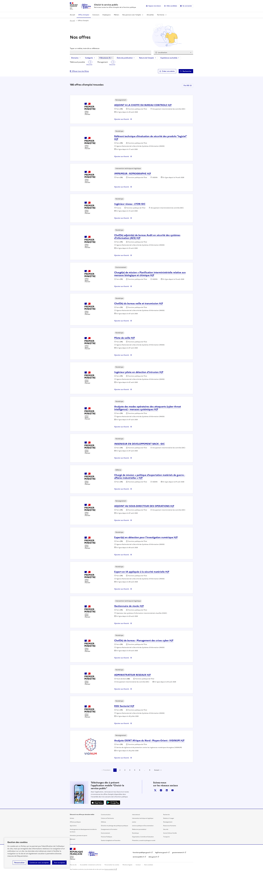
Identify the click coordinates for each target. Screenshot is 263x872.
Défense (103, 822)
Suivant (156, 770)
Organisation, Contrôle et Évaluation (143, 837)
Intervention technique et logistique (142, 818)
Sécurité (165, 829)
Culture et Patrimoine (107, 818)
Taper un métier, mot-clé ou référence (84, 48)
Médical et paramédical (139, 829)
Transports (166, 837)
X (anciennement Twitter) (155, 790)
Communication (106, 815)
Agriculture (73, 826)
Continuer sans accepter (39, 862)
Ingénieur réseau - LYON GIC (129, 204)
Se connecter (187, 6)
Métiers (116, 15)
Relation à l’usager (168, 818)
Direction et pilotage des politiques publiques (114, 826)
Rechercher (187, 71)
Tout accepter (59, 862)
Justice (134, 822)
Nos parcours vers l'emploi (131, 15)
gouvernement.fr (178, 852)
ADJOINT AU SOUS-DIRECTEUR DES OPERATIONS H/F (144, 506)
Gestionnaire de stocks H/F (129, 606)
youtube (172, 790)
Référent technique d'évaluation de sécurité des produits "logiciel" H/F (150, 138)
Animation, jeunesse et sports (78, 835)
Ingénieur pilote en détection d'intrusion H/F (138, 372)
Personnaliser (19, 862)
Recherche (166, 815)
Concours (95, 15)
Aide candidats (172, 6)
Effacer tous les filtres (80, 71)
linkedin (167, 790)
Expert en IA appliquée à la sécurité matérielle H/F (141, 571)
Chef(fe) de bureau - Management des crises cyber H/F (143, 640)
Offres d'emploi (83, 15)
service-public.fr (138, 857)
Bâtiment (72, 839)
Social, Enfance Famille (170, 833)
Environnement (105, 833)
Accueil (72, 15)
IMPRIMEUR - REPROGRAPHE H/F (132, 173)
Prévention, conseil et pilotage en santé (143, 840)
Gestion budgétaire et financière (110, 840)
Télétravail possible (77, 62)
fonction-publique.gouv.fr (142, 852)
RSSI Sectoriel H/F (124, 706)
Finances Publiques (106, 837)
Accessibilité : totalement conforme (90, 865)
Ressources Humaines (169, 826)
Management (102, 62)
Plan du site (73, 865)
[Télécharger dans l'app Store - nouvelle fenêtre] (97, 803)
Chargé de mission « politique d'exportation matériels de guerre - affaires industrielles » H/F (149, 476)
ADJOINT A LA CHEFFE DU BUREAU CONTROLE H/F (143, 105)
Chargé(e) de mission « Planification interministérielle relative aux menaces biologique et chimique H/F (150, 274)
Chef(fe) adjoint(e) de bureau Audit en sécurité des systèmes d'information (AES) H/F (147, 237)
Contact (138, 865)
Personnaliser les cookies (112, 865)
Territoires (160, 15)
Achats (72, 818)
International (136, 815)
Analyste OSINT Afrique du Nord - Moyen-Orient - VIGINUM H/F (149, 740)
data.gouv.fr (153, 857)
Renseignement (167, 822)
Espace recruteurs (154, 6)
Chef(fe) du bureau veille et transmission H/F (138, 303)
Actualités (150, 15)
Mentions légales (127, 865)
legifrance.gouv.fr (161, 852)
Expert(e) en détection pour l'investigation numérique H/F (146, 537)
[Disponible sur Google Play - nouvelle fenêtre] (113, 803)
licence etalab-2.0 (110, 869)
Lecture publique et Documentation (142, 826)
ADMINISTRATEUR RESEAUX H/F (132, 675)
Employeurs (107, 15)
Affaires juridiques (75, 822)
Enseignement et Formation (109, 829)
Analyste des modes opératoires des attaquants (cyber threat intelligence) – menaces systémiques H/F (147, 408)
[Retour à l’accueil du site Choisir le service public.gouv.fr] (93, 855)
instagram (161, 790)
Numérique (135, 833)
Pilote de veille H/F (124, 338)
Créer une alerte (168, 71)
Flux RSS (186, 85)
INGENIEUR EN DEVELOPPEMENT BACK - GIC (139, 444)
